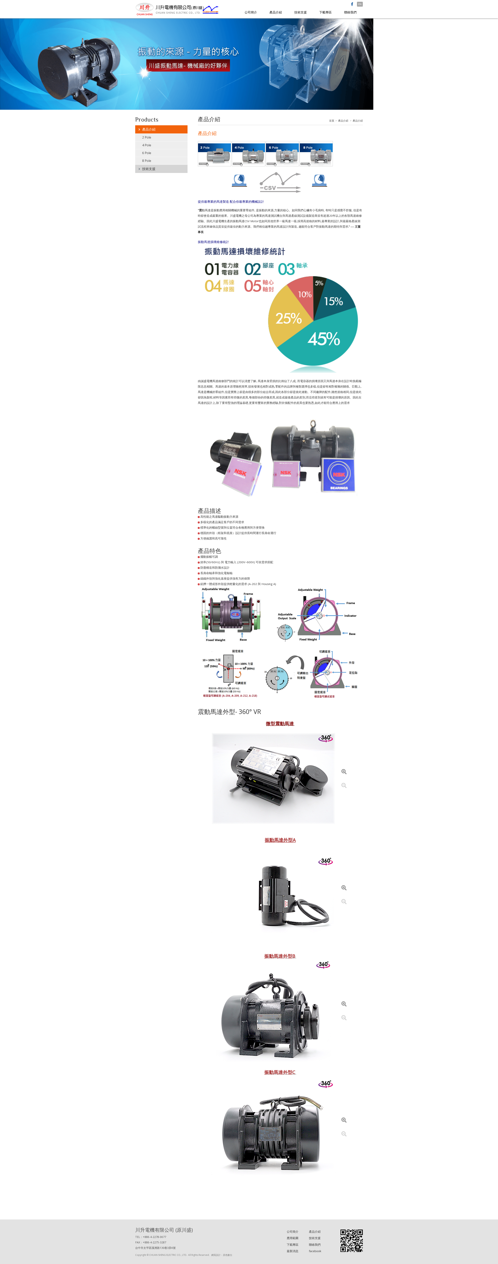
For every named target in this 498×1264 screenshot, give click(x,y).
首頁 (331, 120)
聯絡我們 (350, 12)
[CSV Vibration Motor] (177, 9)
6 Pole (146, 153)
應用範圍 (292, 1238)
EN (359, 4)
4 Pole (146, 145)
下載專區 (325, 12)
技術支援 (300, 12)
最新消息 (292, 1251)
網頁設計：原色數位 (221, 1255)
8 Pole (146, 161)
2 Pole (146, 137)
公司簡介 (251, 12)
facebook (315, 1251)
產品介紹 (275, 12)
